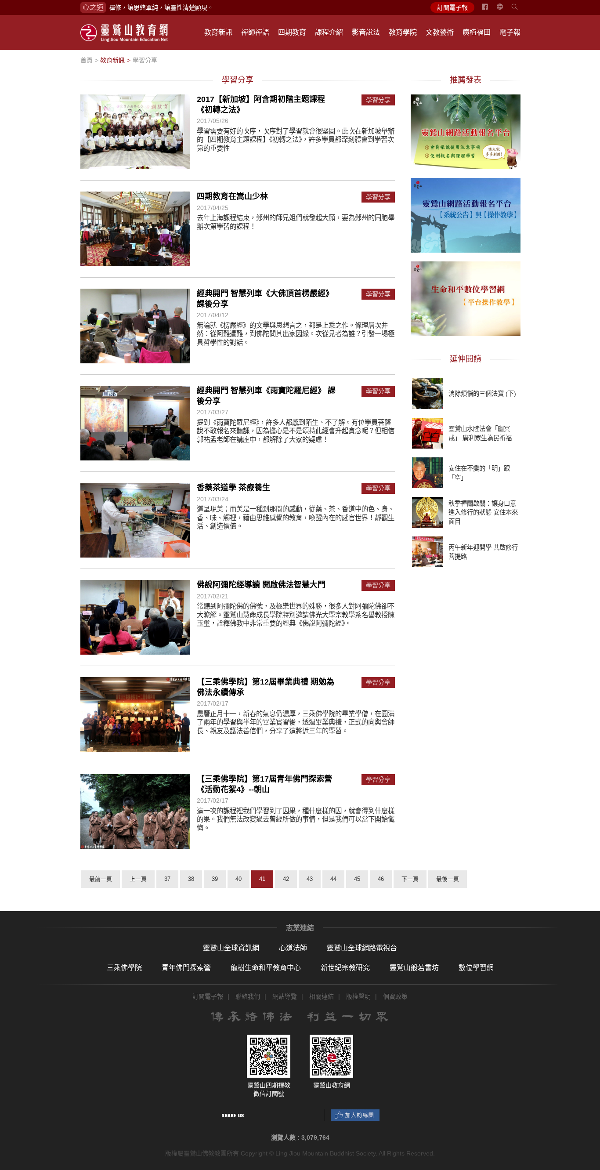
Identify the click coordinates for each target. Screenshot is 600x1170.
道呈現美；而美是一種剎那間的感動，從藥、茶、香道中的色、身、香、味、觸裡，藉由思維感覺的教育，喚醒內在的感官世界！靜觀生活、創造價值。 (295, 517)
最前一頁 (100, 879)
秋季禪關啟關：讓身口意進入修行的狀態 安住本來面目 (483, 512)
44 (333, 879)
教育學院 (403, 32)
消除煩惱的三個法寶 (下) (482, 393)
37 (167, 879)
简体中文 (505, 10)
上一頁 (138, 879)
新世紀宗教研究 (345, 967)
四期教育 (292, 32)
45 (357, 879)
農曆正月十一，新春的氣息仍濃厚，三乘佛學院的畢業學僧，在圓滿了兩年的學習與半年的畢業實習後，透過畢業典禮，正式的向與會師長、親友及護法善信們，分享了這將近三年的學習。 (295, 722)
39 (215, 879)
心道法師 (293, 948)
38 (191, 879)
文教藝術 (440, 32)
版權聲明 (358, 996)
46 (381, 879)
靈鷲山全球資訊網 (231, 948)
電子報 (509, 32)
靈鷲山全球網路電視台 (362, 948)
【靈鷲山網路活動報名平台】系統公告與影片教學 (465, 214)
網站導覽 (284, 996)
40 (238, 879)
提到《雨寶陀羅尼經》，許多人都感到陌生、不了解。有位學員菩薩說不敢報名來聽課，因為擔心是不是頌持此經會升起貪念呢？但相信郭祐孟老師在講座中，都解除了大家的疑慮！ (295, 431)
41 (262, 879)
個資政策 (395, 996)
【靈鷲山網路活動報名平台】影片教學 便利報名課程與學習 (465, 130)
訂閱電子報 (452, 7)
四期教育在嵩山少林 (232, 196)
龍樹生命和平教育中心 (266, 967)
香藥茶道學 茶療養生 (233, 487)
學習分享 (145, 60)
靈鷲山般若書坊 (414, 967)
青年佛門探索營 (186, 967)
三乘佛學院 (124, 967)
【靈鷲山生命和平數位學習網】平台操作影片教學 (465, 297)
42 (286, 879)
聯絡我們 (247, 996)
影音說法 (366, 32)
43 (310, 879)
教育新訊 (218, 32)
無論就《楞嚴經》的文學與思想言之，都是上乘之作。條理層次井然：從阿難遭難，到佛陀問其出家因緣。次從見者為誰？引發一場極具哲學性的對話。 (295, 334)
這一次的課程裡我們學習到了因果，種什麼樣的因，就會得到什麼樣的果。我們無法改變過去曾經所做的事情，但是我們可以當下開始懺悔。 (295, 819)
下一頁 (410, 879)
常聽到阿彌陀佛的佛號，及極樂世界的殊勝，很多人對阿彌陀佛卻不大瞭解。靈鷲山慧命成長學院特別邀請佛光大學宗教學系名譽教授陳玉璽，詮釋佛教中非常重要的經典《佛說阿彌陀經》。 (295, 614)
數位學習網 (476, 967)
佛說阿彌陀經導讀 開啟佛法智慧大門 (261, 584)
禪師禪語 (255, 32)
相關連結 (321, 996)
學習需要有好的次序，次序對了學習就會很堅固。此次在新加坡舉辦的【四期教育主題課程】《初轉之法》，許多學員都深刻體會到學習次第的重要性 (295, 139)
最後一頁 (447, 879)
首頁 (86, 60)
